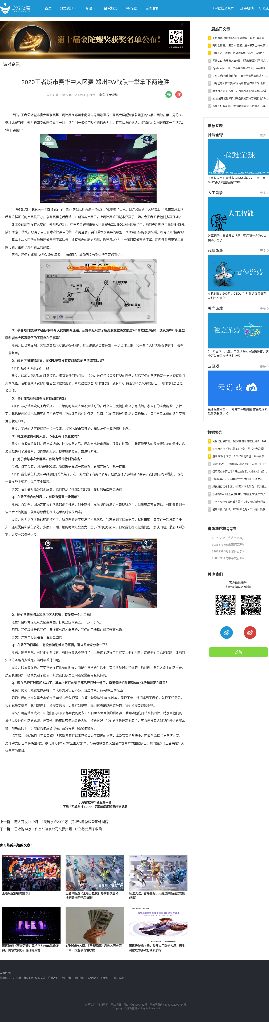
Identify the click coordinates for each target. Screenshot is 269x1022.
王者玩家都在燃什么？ (17, 893)
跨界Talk (49, 31)
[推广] (95, 58)
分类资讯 (67, 8)
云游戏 (120, 20)
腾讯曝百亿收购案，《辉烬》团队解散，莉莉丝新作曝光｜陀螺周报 (240, 486)
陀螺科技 (5, 978)
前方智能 (152, 8)
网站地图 (116, 1004)
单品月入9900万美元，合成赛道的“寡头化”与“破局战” (240, 91)
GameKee (92, 978)
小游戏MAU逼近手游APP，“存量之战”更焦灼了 (238, 494)
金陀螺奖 (110, 8)
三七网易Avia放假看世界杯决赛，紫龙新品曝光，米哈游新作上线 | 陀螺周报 (240, 501)
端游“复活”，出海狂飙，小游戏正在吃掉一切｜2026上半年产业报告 (240, 464)
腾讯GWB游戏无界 (34, 978)
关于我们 (90, 1004)
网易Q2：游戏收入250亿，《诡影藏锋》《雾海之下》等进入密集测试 (240, 60)
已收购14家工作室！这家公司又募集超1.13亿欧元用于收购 (51, 829)
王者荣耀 (112, 95)
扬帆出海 (66, 978)
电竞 (102, 95)
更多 (263, 135)
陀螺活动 (53, 978)
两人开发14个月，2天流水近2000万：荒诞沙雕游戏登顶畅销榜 (54, 822)
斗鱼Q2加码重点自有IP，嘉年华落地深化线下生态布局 (240, 75)
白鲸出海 (79, 978)
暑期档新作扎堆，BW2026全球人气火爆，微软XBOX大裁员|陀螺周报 (240, 509)
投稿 (238, 652)
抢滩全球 (50, 20)
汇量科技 (106, 978)
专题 (89, 8)
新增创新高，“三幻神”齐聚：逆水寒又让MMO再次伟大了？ (240, 45)
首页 (48, 8)
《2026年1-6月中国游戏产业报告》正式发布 (237, 479)
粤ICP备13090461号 (135, 1004)
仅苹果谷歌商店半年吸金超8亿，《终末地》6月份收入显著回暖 (240, 471)
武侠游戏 (85, 20)
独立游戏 (103, 20)
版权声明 (103, 1004)
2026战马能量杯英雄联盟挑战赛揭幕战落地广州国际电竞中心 (240, 98)
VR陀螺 (131, 8)
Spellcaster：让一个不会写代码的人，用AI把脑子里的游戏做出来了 (240, 68)
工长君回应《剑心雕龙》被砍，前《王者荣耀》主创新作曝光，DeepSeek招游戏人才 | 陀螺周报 (240, 448)
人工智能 (67, 20)
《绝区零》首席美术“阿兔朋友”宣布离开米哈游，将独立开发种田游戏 (240, 83)
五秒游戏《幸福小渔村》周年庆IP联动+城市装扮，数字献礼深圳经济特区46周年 (240, 38)
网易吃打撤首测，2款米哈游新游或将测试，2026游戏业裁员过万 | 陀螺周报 (240, 106)
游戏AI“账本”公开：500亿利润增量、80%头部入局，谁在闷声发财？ (240, 456)
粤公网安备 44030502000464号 (168, 1004)
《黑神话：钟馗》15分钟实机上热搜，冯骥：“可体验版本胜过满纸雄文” (240, 53)
